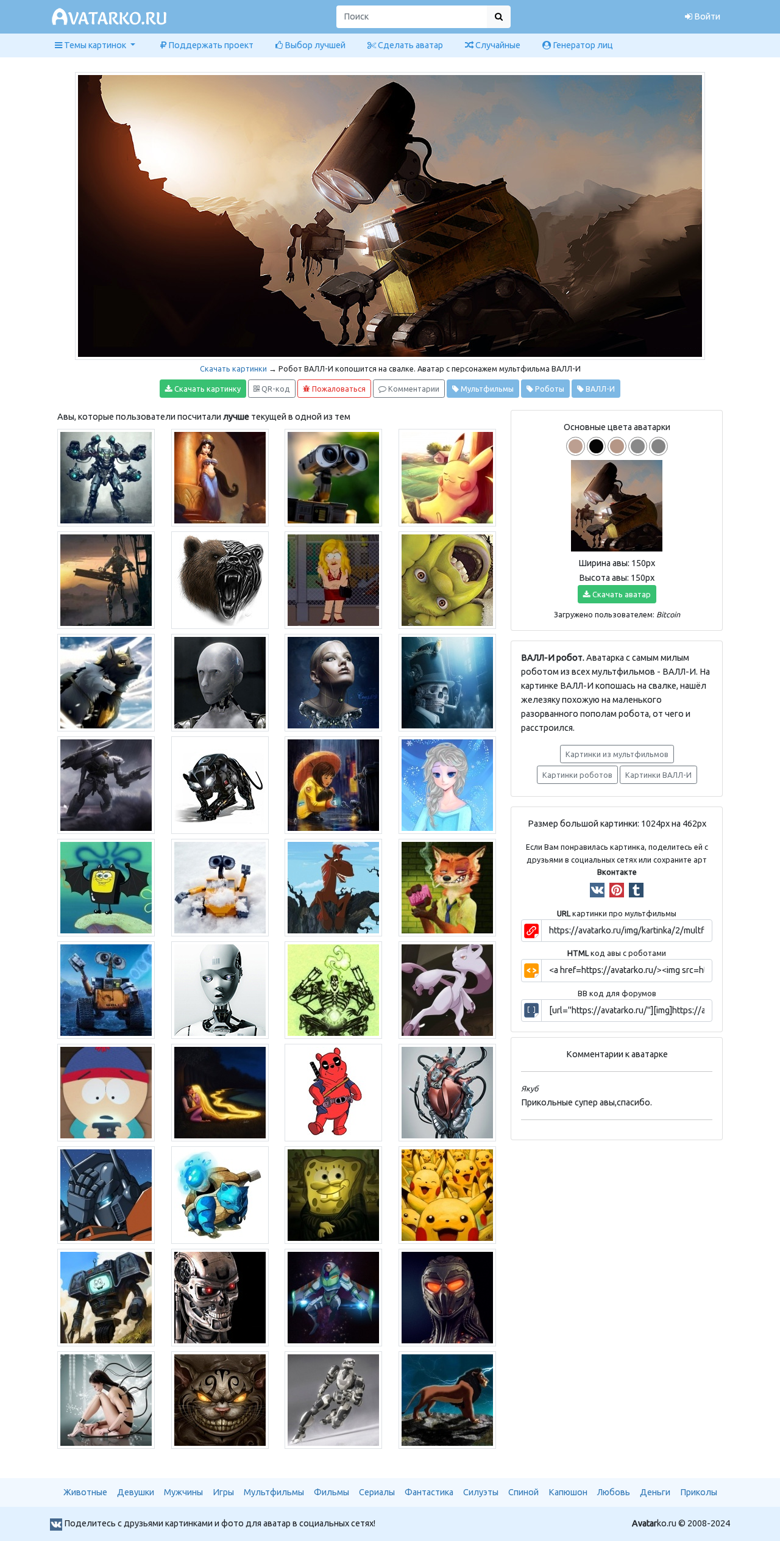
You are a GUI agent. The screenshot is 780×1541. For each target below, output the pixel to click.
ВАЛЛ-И (599, 388)
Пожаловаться (338, 388)
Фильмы (331, 1492)
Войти (706, 16)
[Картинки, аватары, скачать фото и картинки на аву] (111, 17)
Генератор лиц (582, 45)
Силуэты (480, 1492)
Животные (85, 1492)
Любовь (613, 1492)
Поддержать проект (210, 45)
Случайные (496, 45)
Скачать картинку (206, 388)
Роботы (548, 388)
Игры (223, 1492)
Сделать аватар (409, 45)
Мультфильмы (486, 388)
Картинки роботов (577, 774)
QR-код (275, 388)
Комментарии (412, 388)
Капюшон (567, 1492)
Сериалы (377, 1492)
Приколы (698, 1492)
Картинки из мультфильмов (617, 754)
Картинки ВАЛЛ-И (658, 774)
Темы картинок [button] (95, 45)
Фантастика (429, 1492)
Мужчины (183, 1492)
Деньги (655, 1492)
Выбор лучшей (314, 45)
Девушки (135, 1492)
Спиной (523, 1492)
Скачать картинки (233, 368)
